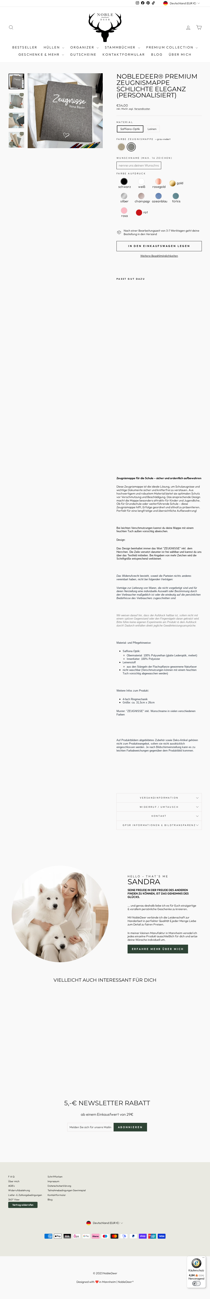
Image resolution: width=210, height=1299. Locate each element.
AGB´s (11, 1185)
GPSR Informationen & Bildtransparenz (159, 825)
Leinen (152, 129)
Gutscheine (83, 54)
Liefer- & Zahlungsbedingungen (25, 1194)
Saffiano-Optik (130, 129)
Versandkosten (142, 108)
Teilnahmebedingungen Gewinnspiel (67, 1190)
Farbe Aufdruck (131, 173)
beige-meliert (121, 147)
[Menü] (203, 1258)
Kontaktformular (124, 54)
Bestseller (25, 47)
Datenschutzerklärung (59, 1185)
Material (124, 122)
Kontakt (159, 816)
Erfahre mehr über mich (158, 949)
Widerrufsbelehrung (19, 1190)
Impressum (53, 1181)
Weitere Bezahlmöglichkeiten (159, 256)
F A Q (11, 1176)
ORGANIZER (83, 47)
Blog (50, 1199)
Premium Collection (170, 47)
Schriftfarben (55, 1176)
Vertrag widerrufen (22, 1204)
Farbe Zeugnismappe (143, 139)
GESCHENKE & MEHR (39, 54)
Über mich (180, 54)
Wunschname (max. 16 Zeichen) (144, 158)
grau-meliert (131, 147)
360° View (13, 1199)
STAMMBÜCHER (121, 47)
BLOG (157, 54)
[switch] (196, 1283)
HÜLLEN (52, 47)
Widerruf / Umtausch (159, 807)
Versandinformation (159, 797)
